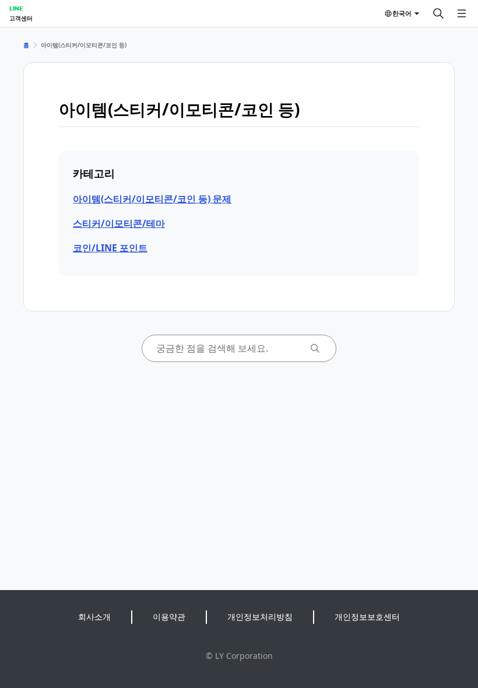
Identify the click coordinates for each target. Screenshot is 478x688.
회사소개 (94, 616)
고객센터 (21, 18)
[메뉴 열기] (461, 13)
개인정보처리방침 (260, 616)
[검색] (438, 13)
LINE (16, 8)
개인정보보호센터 (367, 616)
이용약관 (169, 616)
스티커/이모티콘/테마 (119, 223)
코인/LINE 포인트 (110, 247)
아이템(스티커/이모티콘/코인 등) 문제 (152, 198)
